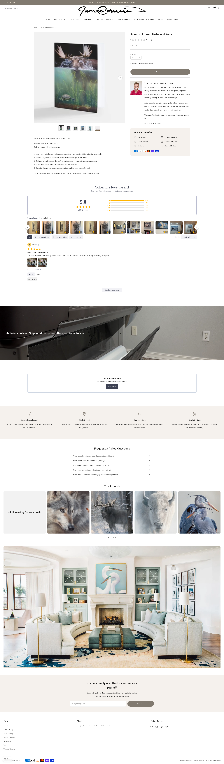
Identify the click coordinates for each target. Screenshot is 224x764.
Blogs (5, 745)
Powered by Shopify (186, 760)
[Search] (219, 8)
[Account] (209, 8)
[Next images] (196, 227)
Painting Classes (124, 19)
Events (160, 19)
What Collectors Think (105, 19)
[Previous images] (27, 227)
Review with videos (60, 237)
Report (39, 274)
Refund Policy (8, 730)
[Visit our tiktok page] (11, 2)
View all (111, 538)
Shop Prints (88, 19)
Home (48, 19)
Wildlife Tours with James (144, 19)
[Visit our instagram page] (7, 2)
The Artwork (74, 19)
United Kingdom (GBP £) (11, 8)
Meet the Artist (60, 19)
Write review (112, 386)
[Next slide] (120, 77)
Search (6, 726)
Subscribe (140, 704)
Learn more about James (152, 123)
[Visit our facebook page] (4, 2)
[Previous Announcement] (78, 2)
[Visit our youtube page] (14, 2)
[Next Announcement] (145, 2)
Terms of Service (9, 737)
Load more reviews (112, 290)
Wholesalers (7, 741)
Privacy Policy (8, 733)
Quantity (133, 54)
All (30, 237)
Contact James (172, 19)
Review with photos (42, 237)
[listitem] (112, 2)
